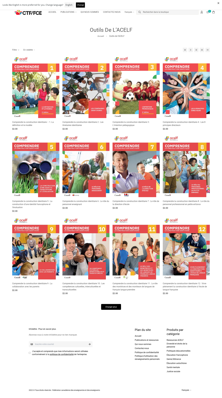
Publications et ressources (147, 340)
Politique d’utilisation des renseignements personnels (147, 357)
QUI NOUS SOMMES (90, 12)
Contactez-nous (142, 348)
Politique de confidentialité (147, 352)
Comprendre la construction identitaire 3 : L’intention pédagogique (131, 123)
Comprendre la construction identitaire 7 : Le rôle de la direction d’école (136, 202)
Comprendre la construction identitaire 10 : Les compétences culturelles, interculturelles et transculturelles (83, 286)
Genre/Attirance (174, 359)
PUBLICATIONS (67, 12)
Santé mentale (173, 367)
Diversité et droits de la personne (177, 345)
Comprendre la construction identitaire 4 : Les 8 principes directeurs (184, 123)
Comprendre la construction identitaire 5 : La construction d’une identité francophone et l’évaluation (32, 204)
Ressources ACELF (175, 340)
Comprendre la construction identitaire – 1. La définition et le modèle (33, 123)
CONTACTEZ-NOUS (112, 12)
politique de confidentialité (62, 354)
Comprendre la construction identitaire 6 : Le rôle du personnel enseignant (85, 202)
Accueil (101, 36)
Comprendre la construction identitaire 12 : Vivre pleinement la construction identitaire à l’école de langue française (185, 286)
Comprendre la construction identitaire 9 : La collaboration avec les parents (32, 285)
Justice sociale (173, 371)
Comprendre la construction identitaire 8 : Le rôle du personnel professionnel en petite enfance (186, 202)
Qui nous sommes (143, 344)
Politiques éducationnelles (178, 351)
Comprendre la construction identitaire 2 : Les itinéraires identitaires (82, 123)
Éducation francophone (177, 355)
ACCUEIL (52, 12)
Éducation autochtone (177, 363)
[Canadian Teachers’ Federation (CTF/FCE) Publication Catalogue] (28, 12)
